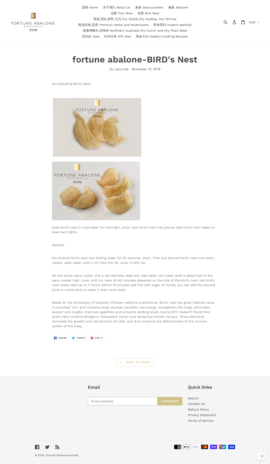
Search (193, 398)
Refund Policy (198, 409)
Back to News (137, 362)
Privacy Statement (202, 415)
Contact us (196, 404)
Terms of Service (201, 420)
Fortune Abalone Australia (62, 455)
